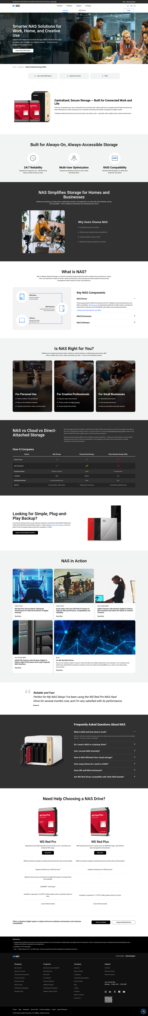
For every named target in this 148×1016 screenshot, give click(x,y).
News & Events (78, 971)
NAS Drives (82, 10)
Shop (124, 1)
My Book (53, 525)
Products (59, 6)
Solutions (69, 6)
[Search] (134, 6)
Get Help (107, 968)
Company (88, 6)
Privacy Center (78, 981)
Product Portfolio (19, 978)
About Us (76, 968)
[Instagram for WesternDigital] (106, 992)
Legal (19, 1009)
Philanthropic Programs (50, 988)
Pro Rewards (47, 978)
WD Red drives (93, 305)
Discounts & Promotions (21, 974)
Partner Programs (48, 981)
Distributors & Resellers (21, 988)
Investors (76, 991)
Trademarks (26, 1009)
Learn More (53, 1)
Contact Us (77, 998)
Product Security (110, 974)
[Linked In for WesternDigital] (110, 992)
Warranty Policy (19, 981)
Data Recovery (47, 971)
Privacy (15, 1009)
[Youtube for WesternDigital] (124, 992)
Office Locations (79, 995)
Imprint (54, 1009)
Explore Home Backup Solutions (25, 532)
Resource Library (110, 971)
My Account (18, 968)
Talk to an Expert (101, 922)
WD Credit (46, 974)
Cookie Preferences (62, 1009)
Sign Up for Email (19, 971)
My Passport (60, 525)
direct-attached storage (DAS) (117, 431)
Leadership (77, 974)
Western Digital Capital (50, 991)
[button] (128, 6)
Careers (76, 988)
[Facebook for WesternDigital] (119, 992)
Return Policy (18, 985)
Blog (75, 985)
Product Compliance (44, 1009)
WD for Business (131, 1)
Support (78, 6)
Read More (18, 616)
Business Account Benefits (51, 968)
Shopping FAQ (18, 991)
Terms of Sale (34, 1009)
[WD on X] (115, 991)
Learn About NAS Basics (23, 50)
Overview (65, 10)
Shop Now (48, 853)
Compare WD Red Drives (123, 922)
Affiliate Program (48, 985)
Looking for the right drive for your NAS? (89, 310)
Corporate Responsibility (81, 978)
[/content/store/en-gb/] (16, 6)
